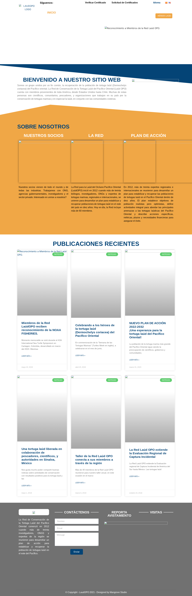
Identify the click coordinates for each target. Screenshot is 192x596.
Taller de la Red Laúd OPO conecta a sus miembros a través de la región (94, 459)
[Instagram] (74, 2)
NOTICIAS (97, 19)
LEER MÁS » (26, 356)
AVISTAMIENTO (137, 12)
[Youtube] (69, 2)
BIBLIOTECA (112, 12)
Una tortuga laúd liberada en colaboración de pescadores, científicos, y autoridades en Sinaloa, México (42, 456)
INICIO (51, 12)
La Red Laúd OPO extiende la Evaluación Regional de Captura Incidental (148, 453)
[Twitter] (64, 2)
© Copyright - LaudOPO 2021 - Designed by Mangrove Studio (96, 592)
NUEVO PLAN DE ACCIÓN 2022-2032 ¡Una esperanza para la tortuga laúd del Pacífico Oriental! (147, 330)
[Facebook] (59, 2)
